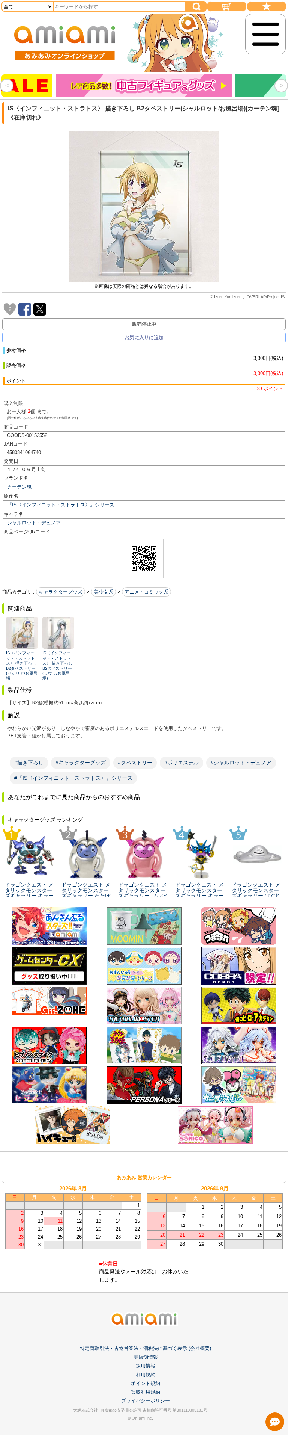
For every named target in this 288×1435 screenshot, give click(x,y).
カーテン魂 (19, 487)
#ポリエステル (181, 763)
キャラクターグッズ (60, 592)
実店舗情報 (146, 1357)
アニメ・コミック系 (146, 592)
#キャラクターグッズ (81, 763)
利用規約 (145, 1375)
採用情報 (145, 1366)
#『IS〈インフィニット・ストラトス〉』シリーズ (73, 778)
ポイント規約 (145, 1383)
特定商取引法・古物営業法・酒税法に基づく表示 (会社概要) (145, 1348)
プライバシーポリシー (145, 1400)
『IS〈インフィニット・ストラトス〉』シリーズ (60, 505)
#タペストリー (135, 763)
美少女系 (103, 592)
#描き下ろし (29, 763)
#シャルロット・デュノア (241, 763)
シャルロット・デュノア (34, 523)
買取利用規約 (145, 1392)
